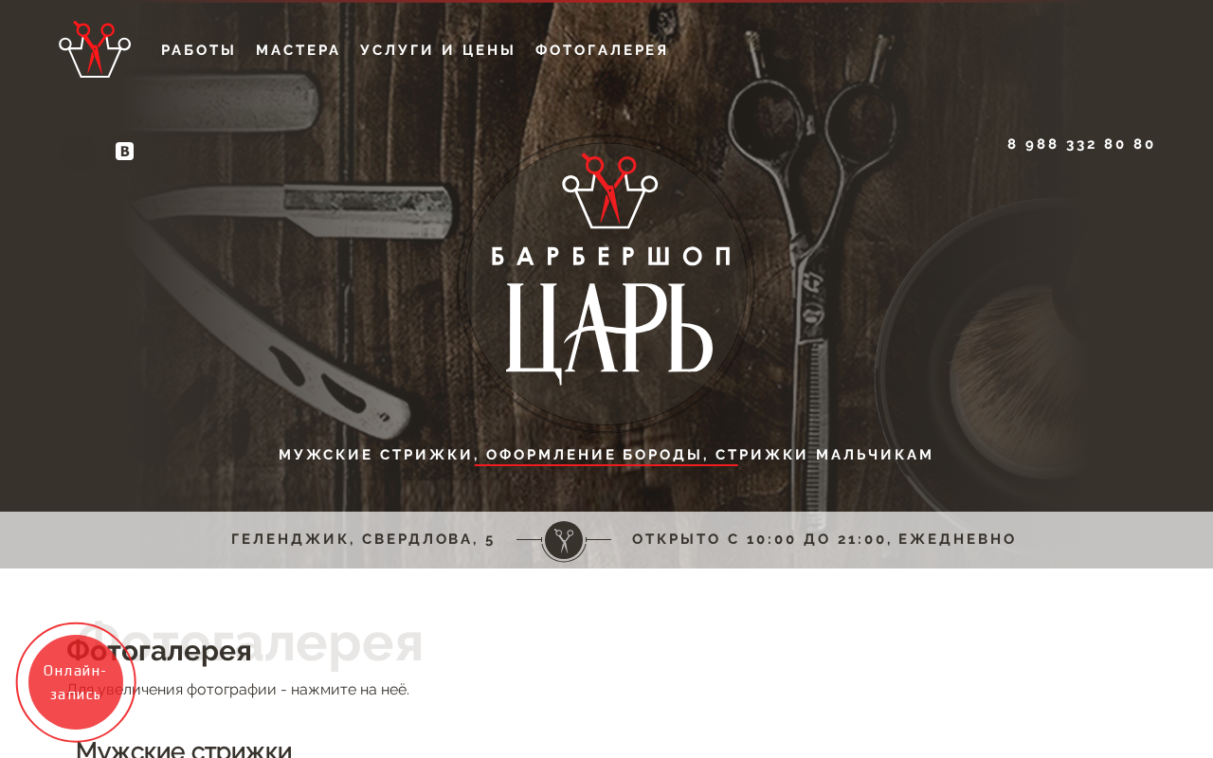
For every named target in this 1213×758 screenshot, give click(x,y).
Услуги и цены (438, 51)
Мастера (298, 51)
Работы (199, 51)
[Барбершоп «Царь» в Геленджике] (606, 424)
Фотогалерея (602, 51)
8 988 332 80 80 (1081, 144)
